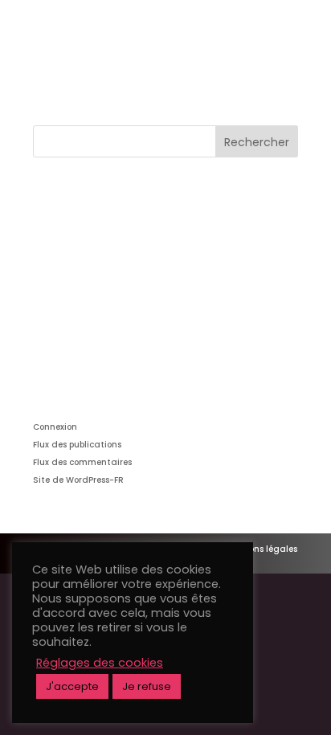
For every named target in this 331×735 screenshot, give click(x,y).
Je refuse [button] (146, 686)
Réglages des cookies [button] (99, 662)
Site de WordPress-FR (78, 480)
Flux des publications (77, 445)
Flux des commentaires (82, 462)
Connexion (55, 427)
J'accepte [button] (72, 686)
